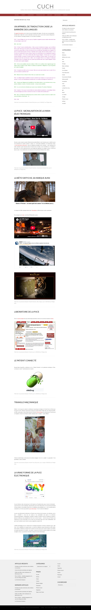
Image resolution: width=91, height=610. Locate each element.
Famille (63, 68)
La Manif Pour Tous (66, 88)
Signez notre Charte (40, 592)
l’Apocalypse (34, 210)
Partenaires (57, 14)
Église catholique (65, 66)
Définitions (64, 54)
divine (52, 318)
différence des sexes (66, 57)
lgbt (63, 90)
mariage (63, 96)
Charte (23, 14)
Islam (63, 83)
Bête (38, 301)
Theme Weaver (54, 607)
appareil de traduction (20, 33)
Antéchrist (34, 167)
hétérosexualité (65, 79)
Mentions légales (39, 583)
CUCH (45, 6)
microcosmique (39, 412)
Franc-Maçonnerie (36, 462)
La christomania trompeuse (67, 44)
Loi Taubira (64, 94)
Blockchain (35, 102)
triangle (43, 462)
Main (47, 167)
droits (63, 61)
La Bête (63, 85)
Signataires (31, 14)
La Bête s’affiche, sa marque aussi (32, 178)
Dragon (40, 301)
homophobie (64, 81)
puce (38, 102)
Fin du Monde (64, 70)
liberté (63, 92)
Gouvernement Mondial (23, 102)
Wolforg (68, 607)
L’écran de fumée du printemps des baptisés (23, 570)
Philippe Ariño (49, 102)
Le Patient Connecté (25, 360)
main (23, 215)
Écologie (63, 63)
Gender (63, 74)
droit (63, 59)
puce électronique (33, 508)
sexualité (64, 103)
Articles (49, 14)
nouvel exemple (21, 318)
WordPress (36, 607)
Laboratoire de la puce (26, 312)
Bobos (63, 52)
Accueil (17, 14)
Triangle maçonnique (26, 402)
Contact (65, 14)
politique (63, 101)
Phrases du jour (40, 14)
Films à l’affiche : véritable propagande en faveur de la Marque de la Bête (69, 41)
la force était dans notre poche (21, 145)
